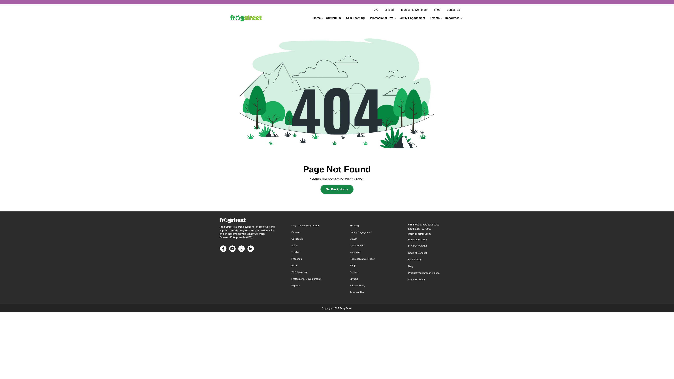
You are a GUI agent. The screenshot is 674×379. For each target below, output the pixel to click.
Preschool (296, 258)
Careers (295, 232)
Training (354, 225)
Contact (354, 272)
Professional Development (306, 278)
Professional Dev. (381, 17)
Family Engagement (412, 17)
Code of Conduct (417, 252)
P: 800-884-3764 (417, 239)
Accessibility (414, 259)
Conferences (357, 245)
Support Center (416, 279)
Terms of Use (357, 292)
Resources (452, 17)
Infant (294, 245)
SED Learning (355, 17)
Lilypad (354, 278)
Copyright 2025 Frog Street (337, 308)
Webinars (355, 252)
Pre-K (294, 265)
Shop (353, 265)
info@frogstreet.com (419, 233)
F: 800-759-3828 (417, 246)
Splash (353, 238)
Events (435, 17)
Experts (295, 285)
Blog (410, 266)
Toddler (295, 252)
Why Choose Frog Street (305, 225)
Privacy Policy (357, 285)
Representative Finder (362, 258)
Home (317, 17)
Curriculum (333, 17)
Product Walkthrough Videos (424, 272)
